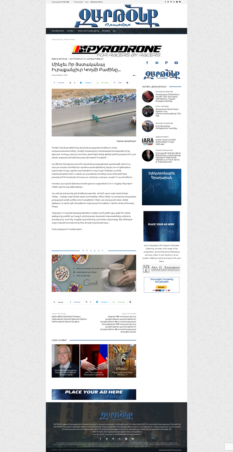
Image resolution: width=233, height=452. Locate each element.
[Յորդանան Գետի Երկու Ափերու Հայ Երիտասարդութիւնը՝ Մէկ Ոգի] (148, 111)
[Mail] (168, 1)
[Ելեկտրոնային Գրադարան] (161, 187)
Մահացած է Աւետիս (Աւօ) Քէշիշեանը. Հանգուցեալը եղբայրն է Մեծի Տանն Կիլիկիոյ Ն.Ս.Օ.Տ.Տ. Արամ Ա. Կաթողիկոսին (168, 157)
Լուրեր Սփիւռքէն (162, 106)
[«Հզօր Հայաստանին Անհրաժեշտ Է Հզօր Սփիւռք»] (148, 141)
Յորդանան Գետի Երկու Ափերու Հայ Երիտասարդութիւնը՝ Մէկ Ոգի (168, 112)
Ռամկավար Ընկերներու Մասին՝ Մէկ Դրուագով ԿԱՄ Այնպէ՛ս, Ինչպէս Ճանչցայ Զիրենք (168, 97)
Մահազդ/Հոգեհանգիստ (164, 150)
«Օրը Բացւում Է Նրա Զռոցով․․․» (122, 373)
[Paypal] (171, 1)
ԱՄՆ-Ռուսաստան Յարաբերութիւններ (94, 373)
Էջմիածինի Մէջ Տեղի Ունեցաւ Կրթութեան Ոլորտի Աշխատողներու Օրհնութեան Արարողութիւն (69, 319)
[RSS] (174, 1)
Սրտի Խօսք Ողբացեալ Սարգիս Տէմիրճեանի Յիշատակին (65, 372)
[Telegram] (176, 1)
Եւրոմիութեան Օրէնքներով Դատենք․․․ (167, 127)
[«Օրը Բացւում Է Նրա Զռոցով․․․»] (122, 361)
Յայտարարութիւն (162, 137)
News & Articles (69, 39)
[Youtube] (179, 1)
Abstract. (101, 450)
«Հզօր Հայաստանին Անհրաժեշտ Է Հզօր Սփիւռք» (166, 142)
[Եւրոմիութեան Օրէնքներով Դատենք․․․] (148, 126)
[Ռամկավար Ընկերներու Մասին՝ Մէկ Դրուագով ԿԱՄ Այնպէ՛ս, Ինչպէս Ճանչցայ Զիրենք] (148, 97)
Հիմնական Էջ (57, 39)
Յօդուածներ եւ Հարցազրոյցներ (87, 59)
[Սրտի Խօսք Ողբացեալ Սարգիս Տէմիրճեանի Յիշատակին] (65, 361)
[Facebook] (165, 1)
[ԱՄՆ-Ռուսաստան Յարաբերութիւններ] (94, 361)
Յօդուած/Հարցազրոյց (164, 91)
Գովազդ (94, 251)
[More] (127, 82)
